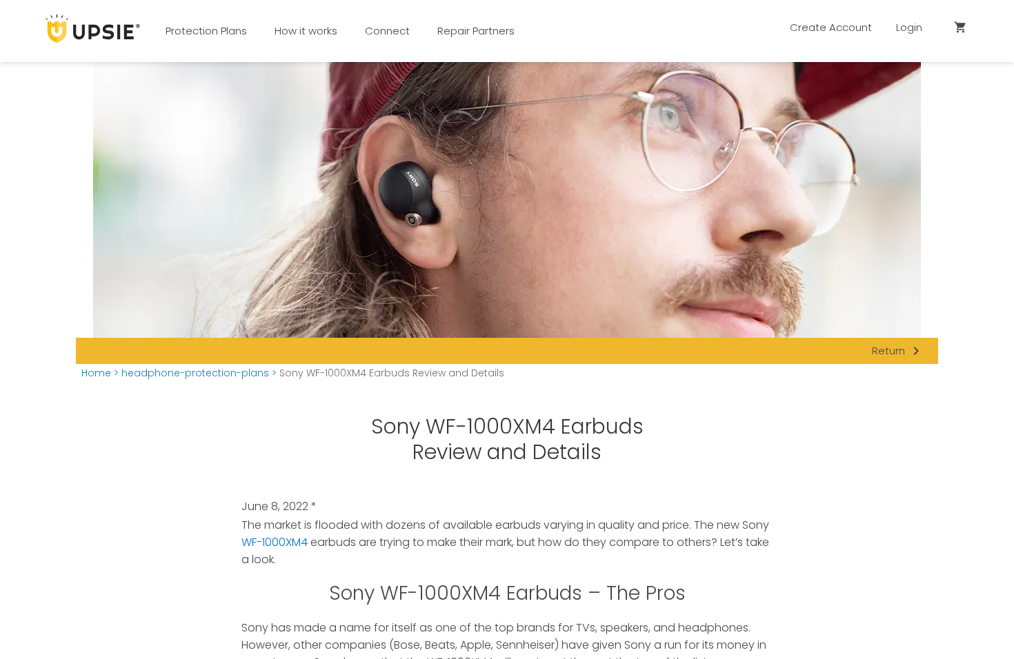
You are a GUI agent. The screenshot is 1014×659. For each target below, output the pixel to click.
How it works (306, 30)
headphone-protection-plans (195, 373)
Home (96, 373)
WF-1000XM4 (274, 542)
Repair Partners (476, 30)
